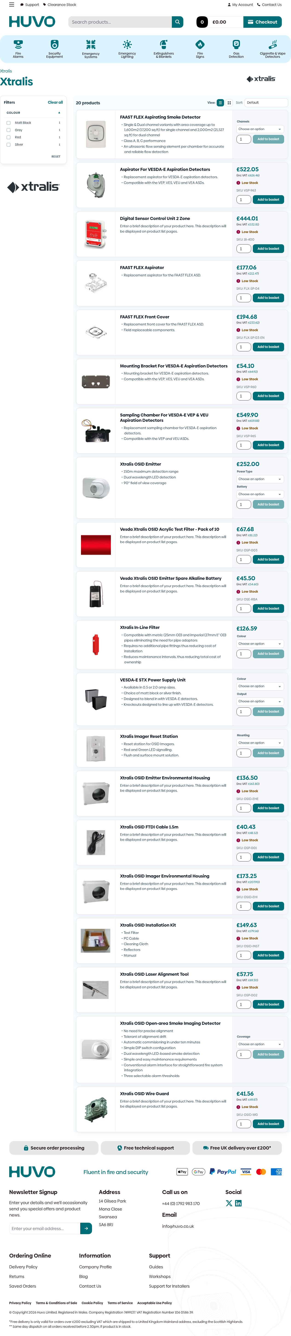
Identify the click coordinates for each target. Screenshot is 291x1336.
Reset (56, 156)
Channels (243, 121)
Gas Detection (236, 55)
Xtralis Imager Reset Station (149, 736)
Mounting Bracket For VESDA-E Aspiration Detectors (174, 366)
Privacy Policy (20, 1303)
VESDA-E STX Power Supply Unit (153, 680)
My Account (242, 4)
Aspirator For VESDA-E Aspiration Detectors (165, 169)
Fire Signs (200, 55)
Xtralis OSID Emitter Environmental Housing (165, 778)
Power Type (244, 471)
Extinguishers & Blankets (164, 55)
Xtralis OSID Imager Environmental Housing (164, 876)
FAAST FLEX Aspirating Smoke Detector (160, 117)
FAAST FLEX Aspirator (142, 267)
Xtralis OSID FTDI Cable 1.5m (149, 827)
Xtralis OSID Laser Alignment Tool (154, 974)
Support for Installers (169, 1286)
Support (32, 4)
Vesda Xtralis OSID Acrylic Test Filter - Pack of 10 (169, 529)
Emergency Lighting (127, 55)
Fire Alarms (18, 55)
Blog (83, 1276)
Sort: (239, 102)
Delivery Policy (23, 1267)
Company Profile (95, 1267)
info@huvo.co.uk (178, 1226)
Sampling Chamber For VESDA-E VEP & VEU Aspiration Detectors (164, 418)
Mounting (243, 735)
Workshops (160, 1276)
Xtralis (6, 71)
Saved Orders (22, 1286)
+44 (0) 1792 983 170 (181, 1203)
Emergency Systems (91, 55)
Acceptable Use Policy (154, 1303)
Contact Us (272, 4)
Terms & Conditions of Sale (56, 1303)
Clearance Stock (62, 4)
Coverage (243, 1037)
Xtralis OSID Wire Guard (144, 1094)
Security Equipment (54, 55)
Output (242, 694)
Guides (156, 1267)
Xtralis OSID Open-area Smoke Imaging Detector (170, 1023)
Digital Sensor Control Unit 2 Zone (155, 218)
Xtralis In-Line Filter (140, 627)
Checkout (266, 22)
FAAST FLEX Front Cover (144, 317)
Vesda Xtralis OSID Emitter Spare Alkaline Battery (171, 578)
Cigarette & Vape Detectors (272, 55)
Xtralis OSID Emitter (140, 464)
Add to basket (268, 139)
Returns (16, 1276)
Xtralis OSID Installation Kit (148, 925)
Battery (242, 487)
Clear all (55, 102)
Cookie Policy (92, 1303)
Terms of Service (120, 1303)
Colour (13, 113)
